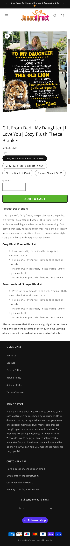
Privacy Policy (14, 370)
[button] (6, 15)
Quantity (6, 180)
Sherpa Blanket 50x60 (18, 173)
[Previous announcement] (6, 4)
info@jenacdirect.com (26, 475)
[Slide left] (27, 120)
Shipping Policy (15, 385)
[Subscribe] (51, 508)
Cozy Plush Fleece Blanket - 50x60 (25, 158)
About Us (11, 355)
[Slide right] (42, 120)
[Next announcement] (64, 4)
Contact (11, 362)
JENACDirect (29, 540)
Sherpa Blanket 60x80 (50, 173)
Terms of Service (15, 392)
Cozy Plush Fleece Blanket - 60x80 (25, 165)
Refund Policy (14, 377)
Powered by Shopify (43, 540)
